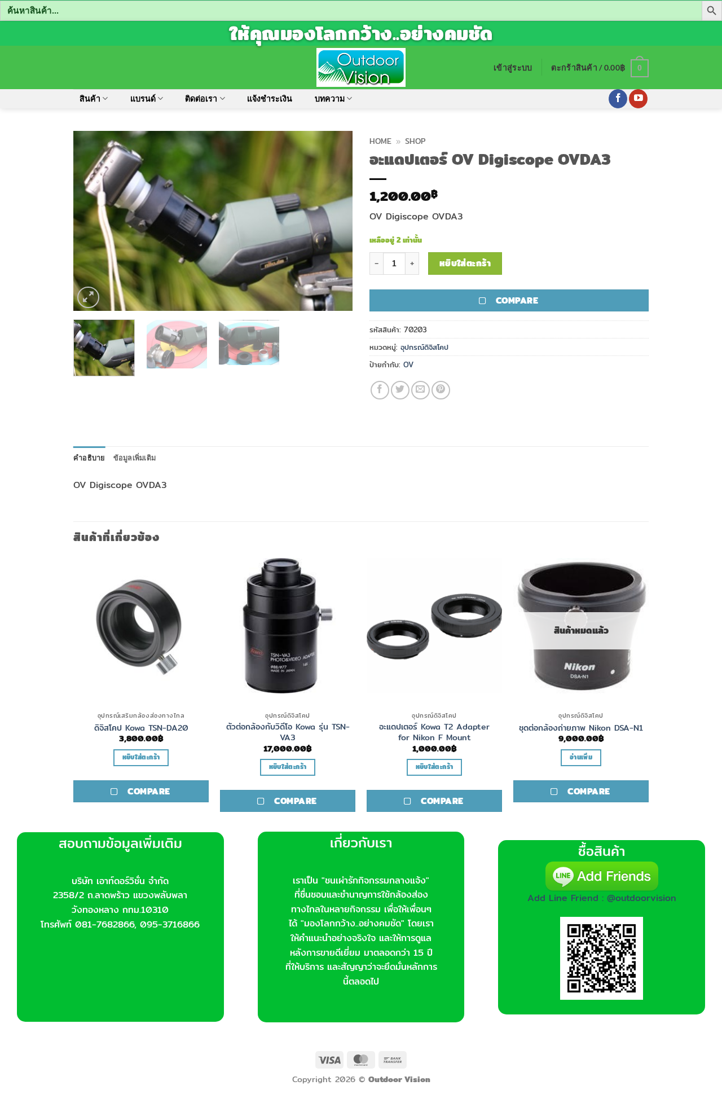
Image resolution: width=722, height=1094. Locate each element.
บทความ (330, 98)
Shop (415, 141)
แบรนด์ (143, 98)
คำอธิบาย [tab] (89, 457)
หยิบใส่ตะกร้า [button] (141, 757)
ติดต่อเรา (201, 98)
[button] (513, 67)
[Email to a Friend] (420, 390)
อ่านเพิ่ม (581, 757)
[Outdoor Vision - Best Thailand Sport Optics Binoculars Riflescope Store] (361, 67)
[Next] (333, 221)
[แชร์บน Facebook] (380, 390)
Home (380, 141)
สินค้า (90, 98)
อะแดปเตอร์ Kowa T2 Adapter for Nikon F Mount (434, 732)
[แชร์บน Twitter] (400, 390)
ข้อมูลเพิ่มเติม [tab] (134, 457)
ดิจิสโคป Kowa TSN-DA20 (141, 728)
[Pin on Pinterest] (441, 390)
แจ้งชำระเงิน (269, 99)
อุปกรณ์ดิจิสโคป (424, 347)
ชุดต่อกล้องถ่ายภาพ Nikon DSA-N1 (581, 728)
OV (408, 364)
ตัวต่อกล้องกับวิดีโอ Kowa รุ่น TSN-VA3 (288, 732)
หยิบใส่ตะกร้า (465, 263)
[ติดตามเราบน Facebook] (618, 98)
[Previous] (93, 221)
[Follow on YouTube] (638, 98)
